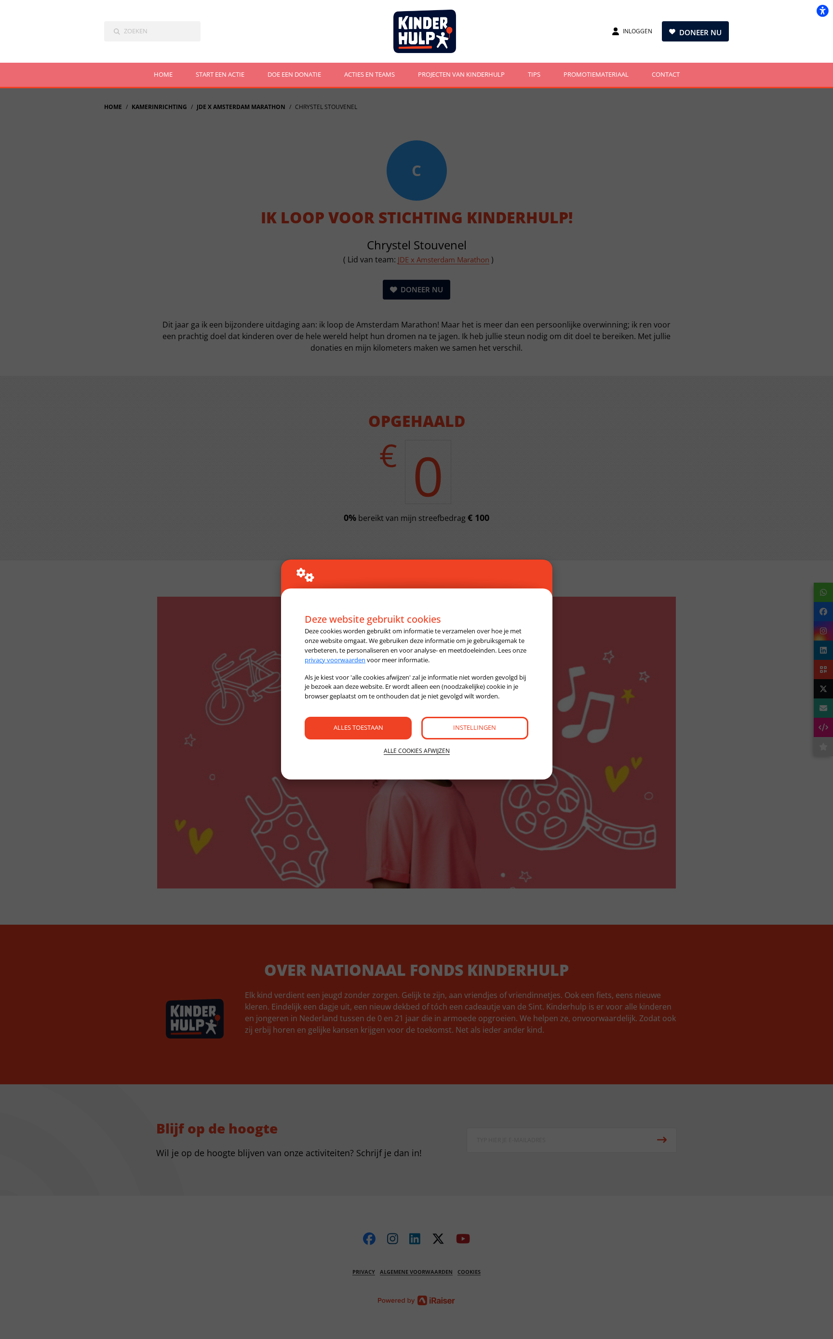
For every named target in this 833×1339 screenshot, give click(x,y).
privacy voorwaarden (335, 660)
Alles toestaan (358, 727)
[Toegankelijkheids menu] (822, 10)
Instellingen (474, 727)
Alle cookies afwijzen (417, 750)
